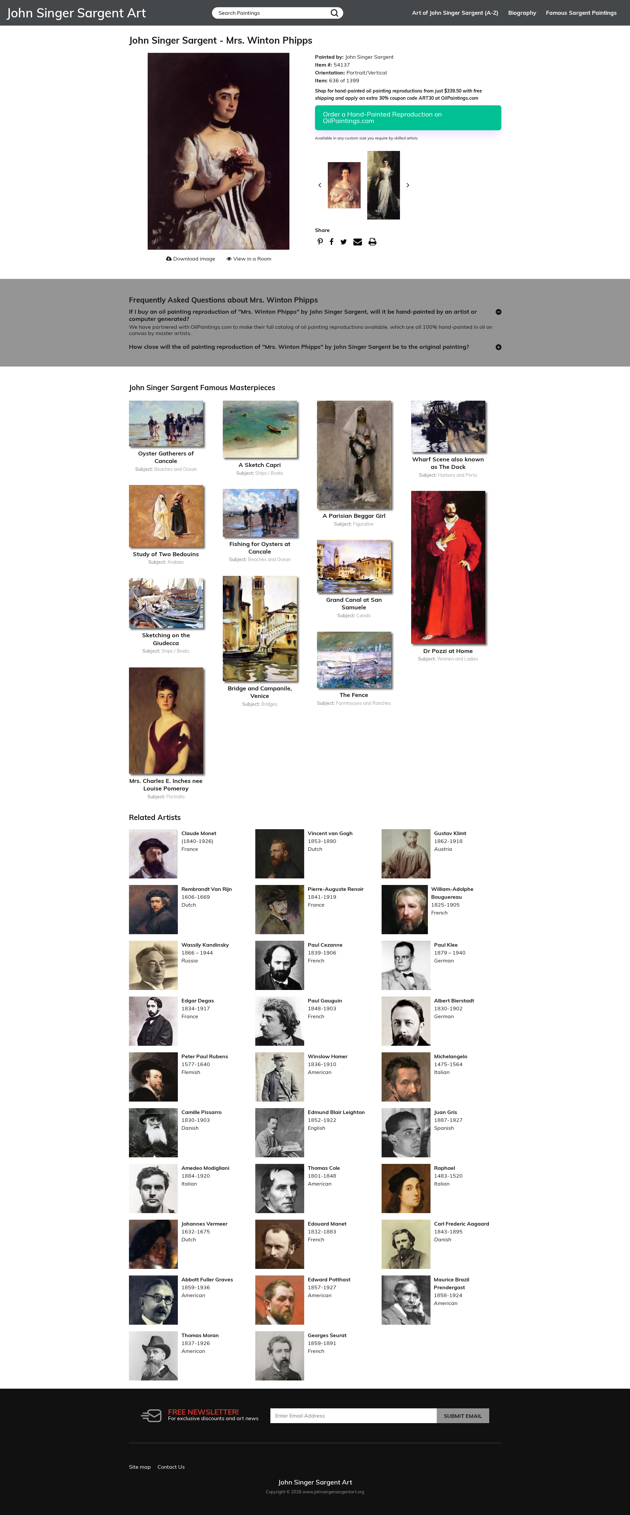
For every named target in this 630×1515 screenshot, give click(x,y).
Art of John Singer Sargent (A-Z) (455, 12)
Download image (194, 258)
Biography (522, 12)
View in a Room (252, 258)
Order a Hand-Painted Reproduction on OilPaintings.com (382, 117)
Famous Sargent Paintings (581, 12)
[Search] (334, 13)
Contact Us (171, 1466)
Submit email (463, 1416)
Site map (140, 1466)
